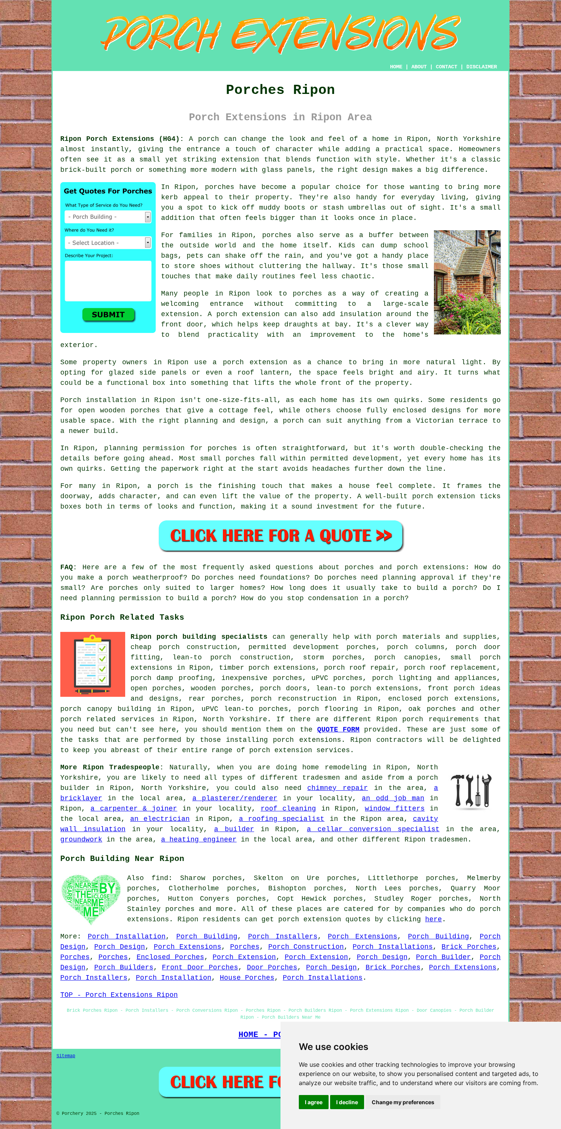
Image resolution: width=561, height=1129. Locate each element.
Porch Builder (443, 957)
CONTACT (446, 67)
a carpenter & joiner (133, 808)
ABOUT (419, 67)
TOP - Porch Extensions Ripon (119, 995)
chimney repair (337, 788)
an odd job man (393, 798)
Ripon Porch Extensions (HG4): (122, 139)
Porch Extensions (362, 936)
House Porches (247, 978)
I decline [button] (347, 1102)
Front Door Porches (200, 967)
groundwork (81, 839)
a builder (234, 829)
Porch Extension (244, 957)
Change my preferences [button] (403, 1102)
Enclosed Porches (170, 957)
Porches (245, 947)
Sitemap (65, 1056)
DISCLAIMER (481, 67)
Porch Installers (283, 936)
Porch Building (206, 936)
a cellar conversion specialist (373, 829)
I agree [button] (313, 1102)
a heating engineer (199, 839)
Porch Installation (127, 936)
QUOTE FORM (338, 729)
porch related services (107, 719)
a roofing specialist (282, 819)
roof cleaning (288, 808)
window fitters (394, 808)
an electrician (160, 819)
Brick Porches (469, 947)
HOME (396, 67)
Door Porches (272, 967)
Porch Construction (306, 947)
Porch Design (119, 947)
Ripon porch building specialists (199, 637)
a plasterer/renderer (234, 798)
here (433, 919)
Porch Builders (123, 967)
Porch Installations (393, 947)
